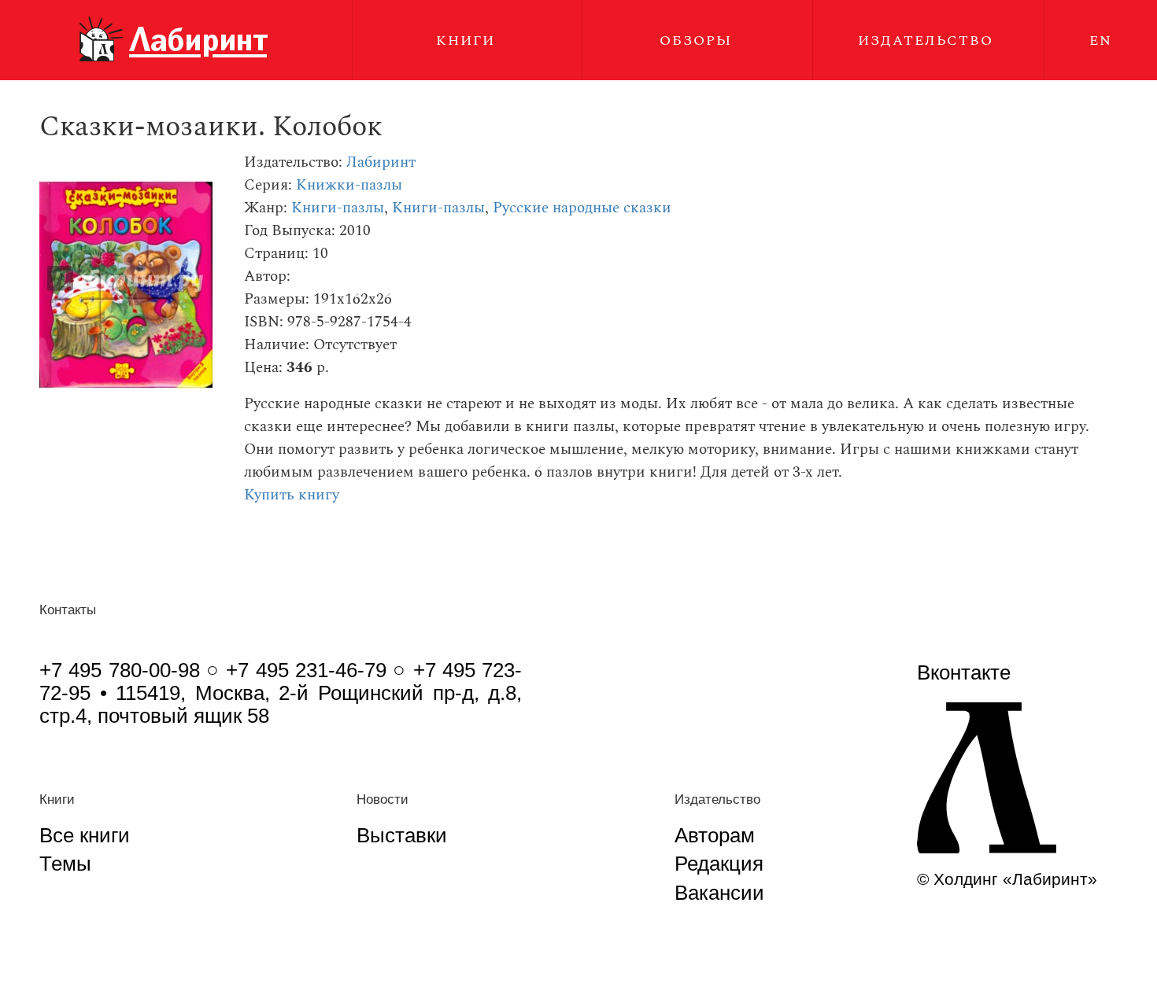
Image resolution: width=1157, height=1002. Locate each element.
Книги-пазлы (337, 208)
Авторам (715, 835)
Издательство (925, 40)
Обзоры (696, 40)
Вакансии (719, 893)
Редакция (719, 864)
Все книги (84, 835)
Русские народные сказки (582, 208)
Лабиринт (381, 162)
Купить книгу (291, 495)
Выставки (402, 835)
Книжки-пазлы (349, 185)
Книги (465, 40)
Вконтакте (964, 672)
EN (1100, 40)
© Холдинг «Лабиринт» (1007, 879)
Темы (65, 864)
